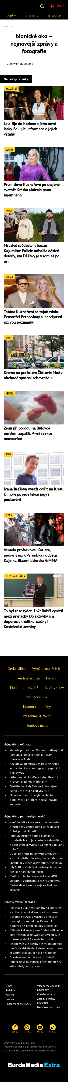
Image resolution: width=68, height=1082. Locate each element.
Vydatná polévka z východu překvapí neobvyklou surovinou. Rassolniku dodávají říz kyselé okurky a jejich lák (33, 921)
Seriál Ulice (17, 668)
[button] (42, 6)
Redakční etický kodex (18, 1004)
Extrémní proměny (37, 706)
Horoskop (54, 16)
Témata (59, 5)
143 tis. (27, 1032)
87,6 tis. (40, 1032)
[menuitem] (11, 15)
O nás (9, 986)
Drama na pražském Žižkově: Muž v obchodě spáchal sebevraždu (33, 375)
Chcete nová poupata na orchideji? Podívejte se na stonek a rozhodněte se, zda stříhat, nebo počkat (35, 961)
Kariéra (10, 995)
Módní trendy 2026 (24, 687)
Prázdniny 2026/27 (37, 716)
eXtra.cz (8, 1050)
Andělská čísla (29, 678)
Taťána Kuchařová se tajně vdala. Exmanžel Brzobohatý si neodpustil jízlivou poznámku (33, 317)
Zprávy (11, 16)
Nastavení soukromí (48, 1007)
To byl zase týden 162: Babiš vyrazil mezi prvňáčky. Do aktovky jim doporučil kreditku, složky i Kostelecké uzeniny (33, 618)
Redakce (10, 990)
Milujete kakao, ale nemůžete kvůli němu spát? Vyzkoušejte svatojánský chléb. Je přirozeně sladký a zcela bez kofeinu (36, 934)
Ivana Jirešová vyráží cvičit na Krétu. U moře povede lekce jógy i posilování (34, 494)
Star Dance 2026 (37, 697)
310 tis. (15, 1032)
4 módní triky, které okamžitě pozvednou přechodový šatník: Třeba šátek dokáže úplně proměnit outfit (36, 826)
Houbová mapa (37, 725)
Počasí (51, 678)
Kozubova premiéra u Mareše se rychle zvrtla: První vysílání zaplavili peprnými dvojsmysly (35, 768)
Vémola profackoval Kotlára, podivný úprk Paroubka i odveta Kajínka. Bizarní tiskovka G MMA (30, 555)
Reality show (54, 687)
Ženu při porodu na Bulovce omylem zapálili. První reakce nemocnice (28, 433)
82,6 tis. (52, 1032)
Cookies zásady (46, 994)
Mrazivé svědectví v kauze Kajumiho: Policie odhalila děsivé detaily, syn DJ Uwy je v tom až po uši (31, 253)
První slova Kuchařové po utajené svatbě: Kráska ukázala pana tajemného (32, 190)
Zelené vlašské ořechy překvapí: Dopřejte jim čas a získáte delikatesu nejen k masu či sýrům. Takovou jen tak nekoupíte (36, 948)
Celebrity (32, 16)
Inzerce (10, 999)
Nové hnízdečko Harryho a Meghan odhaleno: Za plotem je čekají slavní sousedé (33, 799)
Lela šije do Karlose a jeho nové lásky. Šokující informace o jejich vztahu (30, 129)
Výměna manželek (46, 668)
